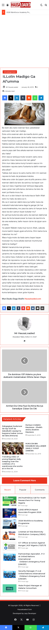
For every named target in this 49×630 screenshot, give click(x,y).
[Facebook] (4, 308)
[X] (9, 308)
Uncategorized (10, 72)
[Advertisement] (24, 40)
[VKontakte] (33, 308)
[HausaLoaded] (21, 5)
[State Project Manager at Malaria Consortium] (9, 589)
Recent (7, 490)
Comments (40, 490)
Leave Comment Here (24, 480)
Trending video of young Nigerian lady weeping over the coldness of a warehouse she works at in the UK (12, 463)
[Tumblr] (18, 308)
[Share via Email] (37, 308)
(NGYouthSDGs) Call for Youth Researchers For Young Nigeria (32, 500)
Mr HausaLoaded (12, 87)
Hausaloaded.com (33, 299)
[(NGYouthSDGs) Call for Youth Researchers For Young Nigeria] (9, 501)
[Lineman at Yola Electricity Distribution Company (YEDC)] (9, 535)
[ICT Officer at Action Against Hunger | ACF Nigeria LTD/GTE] (9, 546)
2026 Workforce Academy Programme (21, 12)
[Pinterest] (23, 308)
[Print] (42, 308)
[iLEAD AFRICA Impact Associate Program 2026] (9, 513)
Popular (22, 490)
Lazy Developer (30, 613)
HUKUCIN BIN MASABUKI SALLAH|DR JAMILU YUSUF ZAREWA (36, 447)
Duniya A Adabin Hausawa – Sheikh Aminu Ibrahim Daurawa (34, 428)
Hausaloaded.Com (24, 609)
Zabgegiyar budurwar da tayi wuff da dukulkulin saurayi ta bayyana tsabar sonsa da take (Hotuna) (12, 431)
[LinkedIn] (14, 308)
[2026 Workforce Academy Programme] (9, 524)
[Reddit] (28, 308)
